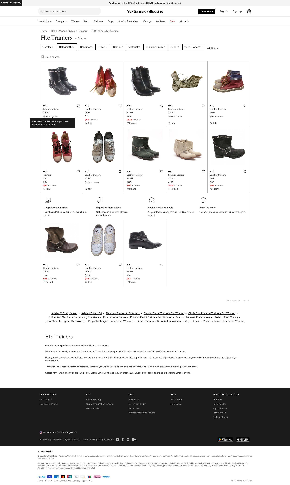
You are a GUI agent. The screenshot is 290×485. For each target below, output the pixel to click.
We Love (160, 21)
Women (75, 21)
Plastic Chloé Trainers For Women (164, 313)
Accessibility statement (50, 439)
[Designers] (69, 21)
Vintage (147, 21)
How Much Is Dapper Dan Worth (65, 321)
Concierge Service (49, 404)
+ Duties (53, 116)
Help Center (177, 399)
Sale (172, 21)
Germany (76, 481)
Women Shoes (66, 31)
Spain (84, 481)
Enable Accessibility (11, 2)
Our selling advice (137, 404)
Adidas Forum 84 (91, 313)
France (40, 481)
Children (98, 21)
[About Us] (192, 21)
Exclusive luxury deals (160, 207)
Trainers (82, 31)
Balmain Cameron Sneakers (123, 313)
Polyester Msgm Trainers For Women (110, 321)
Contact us (176, 404)
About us (217, 399)
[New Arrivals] (53, 21)
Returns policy (93, 408)
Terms (85, 439)
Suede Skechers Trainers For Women (158, 321)
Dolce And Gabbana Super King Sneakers (74, 317)
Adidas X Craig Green (64, 313)
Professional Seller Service (141, 412)
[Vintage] (154, 21)
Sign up (237, 11)
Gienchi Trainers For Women (193, 317)
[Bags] (115, 21)
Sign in (224, 11)
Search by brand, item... (56, 11)
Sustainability (219, 404)
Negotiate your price (56, 207)
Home (44, 31)
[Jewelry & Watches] (140, 21)
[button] (249, 11)
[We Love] (167, 21)
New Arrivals (44, 21)
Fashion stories (220, 417)
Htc (53, 31)
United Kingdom (51, 481)
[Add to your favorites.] (78, 106)
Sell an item (207, 11)
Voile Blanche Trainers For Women (223, 321)
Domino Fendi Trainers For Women (151, 317)
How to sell (133, 399)
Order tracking (93, 399)
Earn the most (208, 207)
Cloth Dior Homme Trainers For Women (211, 313)
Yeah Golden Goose (226, 317)
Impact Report (220, 408)
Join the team (219, 412)
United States (65, 481)
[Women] (82, 21)
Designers (61, 21)
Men (86, 21)
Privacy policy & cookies (101, 439)
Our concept (46, 399)
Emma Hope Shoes (114, 317)
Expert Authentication (108, 207)
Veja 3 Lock (192, 321)
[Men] (91, 21)
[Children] (105, 21)
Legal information (72, 439)
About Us (184, 21)
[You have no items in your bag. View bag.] (249, 11)
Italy (90, 481)
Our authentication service (99, 404)
